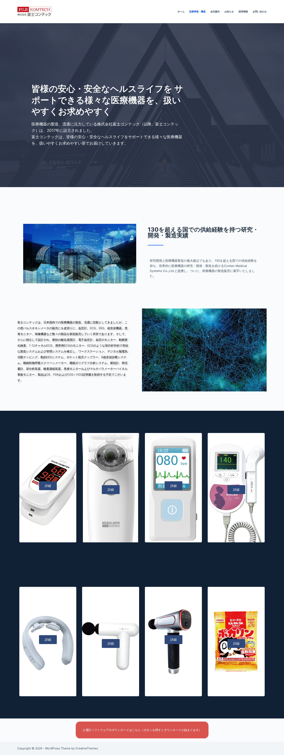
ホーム (181, 11)
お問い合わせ (260, 11)
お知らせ (229, 11)
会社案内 (215, 11)
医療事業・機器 (197, 11)
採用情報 (243, 11)
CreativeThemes (86, 748)
